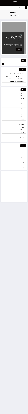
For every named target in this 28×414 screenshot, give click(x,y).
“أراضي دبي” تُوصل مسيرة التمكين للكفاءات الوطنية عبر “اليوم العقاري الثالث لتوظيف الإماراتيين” (24, 242)
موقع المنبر (25, 373)
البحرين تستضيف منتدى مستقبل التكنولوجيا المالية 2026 (15, 73)
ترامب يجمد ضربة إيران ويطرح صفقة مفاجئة (17, 81)
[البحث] (4, 8)
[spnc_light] (2, 8)
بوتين (25, 328)
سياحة (23, 162)
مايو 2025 (22, 132)
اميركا (25, 324)
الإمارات (25, 298)
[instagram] (12, 4)
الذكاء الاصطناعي (24, 307)
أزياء (23, 149)
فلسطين (25, 356)
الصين (25, 319)
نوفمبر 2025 (22, 116)
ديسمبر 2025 (22, 113)
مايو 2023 (22, 140)
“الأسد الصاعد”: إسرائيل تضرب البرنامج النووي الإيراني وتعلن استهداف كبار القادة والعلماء (25, 259)
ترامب (25, 331)
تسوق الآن (23, 188)
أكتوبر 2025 (22, 119)
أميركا (25, 282)
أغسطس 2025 (21, 124)
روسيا (25, 345)
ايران (25, 326)
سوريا (25, 347)
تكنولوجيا (22, 157)
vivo (25, 280)
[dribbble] (14, 4)
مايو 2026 (22, 100)
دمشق (25, 342)
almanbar (24, 273)
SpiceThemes (24, 412)
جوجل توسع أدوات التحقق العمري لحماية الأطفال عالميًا (15, 83)
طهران (25, 352)
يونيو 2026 (22, 98)
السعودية (25, 312)
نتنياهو (25, 376)
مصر (25, 366)
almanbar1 (24, 275)
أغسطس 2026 (21, 93)
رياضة (23, 159)
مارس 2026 (22, 106)
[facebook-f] (17, 4)
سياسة (23, 164)
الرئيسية (25, 385)
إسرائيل (25, 284)
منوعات (21, 34)
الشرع (25, 317)
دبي (25, 340)
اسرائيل (25, 294)
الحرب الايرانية (25, 304)
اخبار (25, 291)
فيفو (25, 359)
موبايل (25, 370)
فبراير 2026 (22, 108)
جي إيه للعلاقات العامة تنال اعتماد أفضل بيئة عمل (16, 78)
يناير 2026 (22, 111)
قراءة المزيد (18, 49)
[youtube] (10, 4)
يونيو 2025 (22, 129)
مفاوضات (25, 368)
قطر (25, 361)
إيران (25, 287)
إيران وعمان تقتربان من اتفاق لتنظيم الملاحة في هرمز (15, 76)
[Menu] (26, 7)
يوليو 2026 (22, 95)
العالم (23, 154)
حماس (25, 338)
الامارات (25, 301)
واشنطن (25, 378)
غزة (25, 354)
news (25, 277)
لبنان (25, 363)
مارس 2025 (22, 137)
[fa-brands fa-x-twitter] (15, 4)
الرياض (25, 310)
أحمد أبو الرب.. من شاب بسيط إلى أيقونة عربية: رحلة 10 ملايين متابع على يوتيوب (13, 37)
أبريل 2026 (22, 103)
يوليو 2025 (22, 127)
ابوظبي (25, 289)
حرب (25, 335)
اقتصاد (23, 151)
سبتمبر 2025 (22, 121)
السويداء (25, 315)
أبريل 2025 (22, 134)
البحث (23, 60)
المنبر (25, 322)
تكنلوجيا (25, 333)
